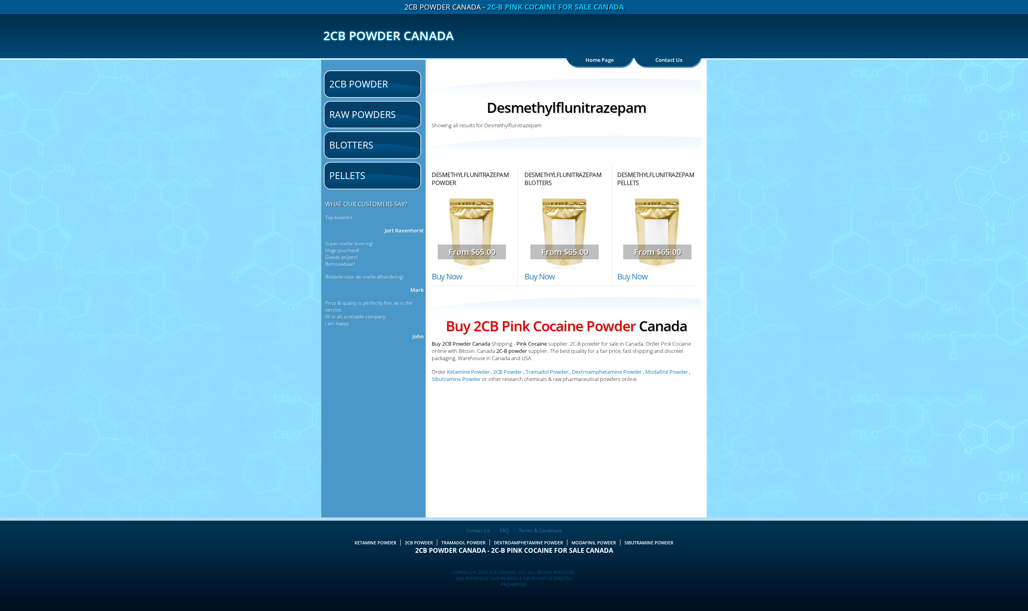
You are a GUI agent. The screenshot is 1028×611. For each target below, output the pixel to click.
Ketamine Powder (468, 371)
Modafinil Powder (666, 371)
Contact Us (668, 59)
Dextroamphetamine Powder (607, 371)
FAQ (504, 530)
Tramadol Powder (546, 371)
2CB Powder (358, 83)
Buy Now (447, 276)
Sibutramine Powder (457, 379)
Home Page (599, 59)
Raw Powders (362, 114)
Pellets (347, 175)
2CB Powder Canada (388, 35)
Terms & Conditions (540, 530)
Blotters (351, 144)
